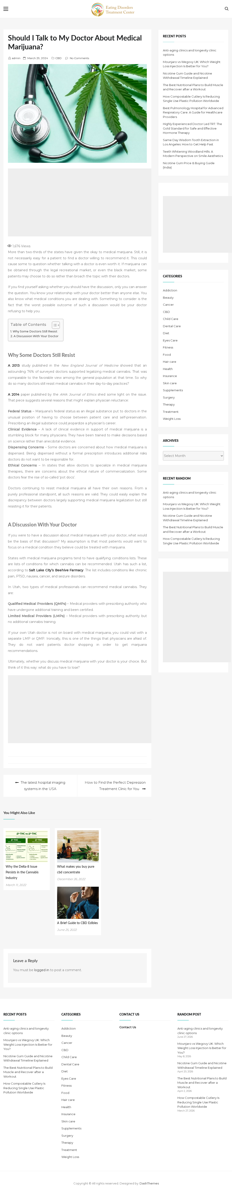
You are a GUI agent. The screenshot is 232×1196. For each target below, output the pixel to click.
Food (167, 354)
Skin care (170, 383)
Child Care (170, 319)
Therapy (169, 404)
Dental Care (172, 326)
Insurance (170, 376)
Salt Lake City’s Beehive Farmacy (56, 570)
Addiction (170, 290)
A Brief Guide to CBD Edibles (77, 923)
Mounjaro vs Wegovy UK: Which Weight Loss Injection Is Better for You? (27, 1044)
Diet (166, 333)
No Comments (79, 58)
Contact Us (127, 1027)
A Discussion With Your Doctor (36, 336)
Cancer (168, 304)
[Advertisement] (87, 202)
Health (168, 369)
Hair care (169, 361)
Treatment (171, 411)
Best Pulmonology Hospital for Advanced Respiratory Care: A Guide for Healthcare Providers (193, 112)
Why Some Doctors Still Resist (35, 331)
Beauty (168, 297)
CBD (58, 58)
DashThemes (149, 1183)
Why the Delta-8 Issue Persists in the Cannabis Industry (22, 872)
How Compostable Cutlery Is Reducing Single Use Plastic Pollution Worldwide (24, 1088)
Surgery (169, 397)
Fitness (168, 347)
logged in (41, 970)
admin (16, 58)
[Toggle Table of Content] (53, 325)
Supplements (173, 390)
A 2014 (13, 394)
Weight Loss (172, 418)
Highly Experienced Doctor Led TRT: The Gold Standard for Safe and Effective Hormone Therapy (192, 128)
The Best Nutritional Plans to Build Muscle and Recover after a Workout (28, 1072)
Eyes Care (170, 340)
